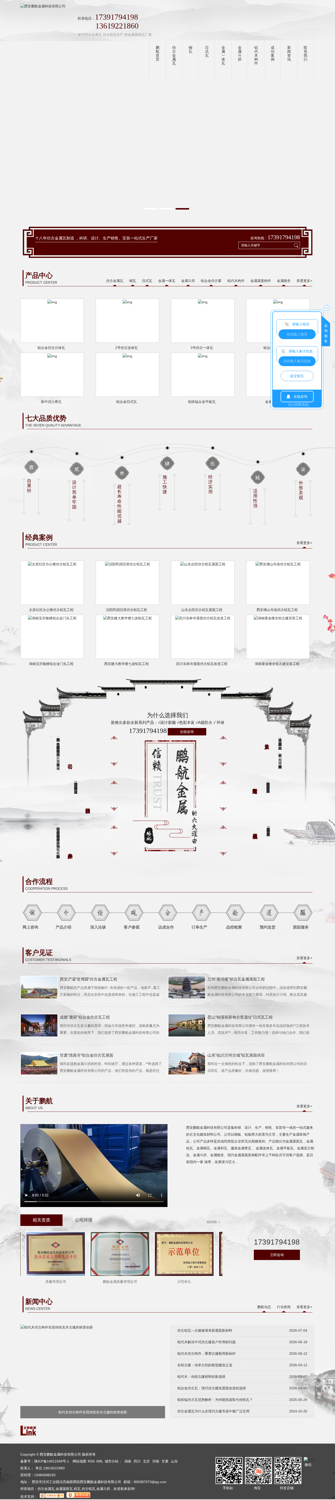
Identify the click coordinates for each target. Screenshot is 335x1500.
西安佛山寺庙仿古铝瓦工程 (277, 610)
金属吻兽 (284, 281)
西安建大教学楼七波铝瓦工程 (126, 664)
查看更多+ (304, 281)
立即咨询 (277, 1255)
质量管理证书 (43, 1282)
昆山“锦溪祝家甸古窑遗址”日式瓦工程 (240, 1017)
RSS (91, 1461)
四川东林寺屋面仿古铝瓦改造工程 (202, 664)
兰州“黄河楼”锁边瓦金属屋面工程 (236, 979)
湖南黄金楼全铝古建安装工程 (277, 664)
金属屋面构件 (260, 281)
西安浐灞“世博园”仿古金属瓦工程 (88, 979)
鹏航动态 (264, 1307)
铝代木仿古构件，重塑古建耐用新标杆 (206, 1353)
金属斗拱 (188, 281)
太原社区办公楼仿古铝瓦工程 (51, 610)
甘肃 (165, 1461)
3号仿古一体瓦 (202, 348)
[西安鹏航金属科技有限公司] (42, 6)
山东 (174, 1461)
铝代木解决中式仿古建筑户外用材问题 (206, 1342)
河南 (155, 1461)
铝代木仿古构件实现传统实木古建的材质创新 (92, 1412)
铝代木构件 (236, 281)
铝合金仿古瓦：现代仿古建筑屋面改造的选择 (211, 1388)
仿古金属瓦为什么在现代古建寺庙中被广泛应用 (213, 1411)
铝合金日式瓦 (126, 402)
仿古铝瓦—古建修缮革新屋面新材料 (204, 1330)
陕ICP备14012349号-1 (51, 1461)
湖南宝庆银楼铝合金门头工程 (51, 664)
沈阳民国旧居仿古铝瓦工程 (126, 610)
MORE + (213, 1222)
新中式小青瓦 (51, 402)
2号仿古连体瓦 (126, 348)
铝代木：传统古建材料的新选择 (201, 1377)
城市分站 (111, 1461)
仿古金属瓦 (114, 281)
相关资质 (41, 1220)
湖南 (127, 1461)
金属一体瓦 (166, 281)
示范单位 (172, 1282)
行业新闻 (284, 1307)
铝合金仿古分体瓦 (51, 348)
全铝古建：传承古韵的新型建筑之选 (204, 1365)
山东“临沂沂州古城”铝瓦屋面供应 (236, 1055)
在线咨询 (187, 732)
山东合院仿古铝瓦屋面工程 (201, 610)
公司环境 (83, 1220)
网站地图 (79, 1461)
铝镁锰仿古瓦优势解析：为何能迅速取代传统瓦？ (215, 1400)
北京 (146, 1461)
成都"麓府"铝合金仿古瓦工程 (85, 1017)
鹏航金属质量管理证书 (107, 1282)
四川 (137, 1461)
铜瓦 (132, 281)
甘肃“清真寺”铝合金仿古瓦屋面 (86, 1055)
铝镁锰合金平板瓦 (202, 402)
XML (99, 1461)
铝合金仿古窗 (211, 281)
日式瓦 (147, 281)
